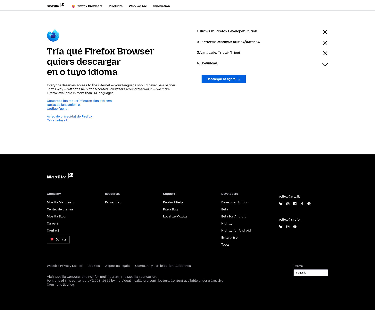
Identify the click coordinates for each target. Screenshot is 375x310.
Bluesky (280, 204)
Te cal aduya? (57, 120)
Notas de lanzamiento (63, 105)
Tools (225, 244)
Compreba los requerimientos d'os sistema (79, 101)
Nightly (226, 223)
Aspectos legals (117, 266)
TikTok (302, 204)
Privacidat (113, 202)
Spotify (309, 204)
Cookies (94, 266)
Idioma (298, 266)
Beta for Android (233, 216)
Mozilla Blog (56, 216)
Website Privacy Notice (64, 266)
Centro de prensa (60, 209)
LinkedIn (294, 204)
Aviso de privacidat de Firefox (69, 116)
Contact (53, 230)
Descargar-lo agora (221, 79)
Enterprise (229, 237)
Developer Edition (235, 202)
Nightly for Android (236, 230)
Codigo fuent (57, 108)
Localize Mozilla (175, 216)
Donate (60, 239)
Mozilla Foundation (141, 277)
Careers (53, 223)
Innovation (161, 6)
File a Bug (170, 209)
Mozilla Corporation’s (71, 277)
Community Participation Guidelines (163, 266)
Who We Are (138, 6)
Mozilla (60, 175)
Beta (224, 209)
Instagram (287, 204)
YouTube (294, 226)
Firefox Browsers (90, 6)
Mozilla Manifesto (61, 202)
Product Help (173, 202)
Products (116, 6)
